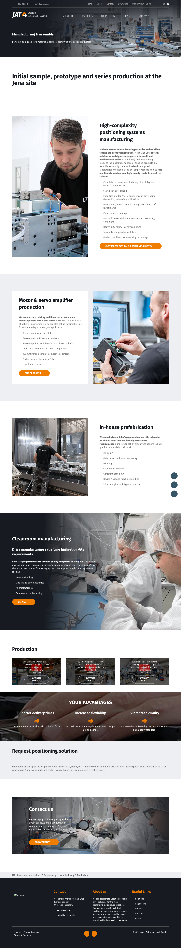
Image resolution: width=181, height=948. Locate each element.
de (164, 4)
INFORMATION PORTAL (141, 4)
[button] (167, 15)
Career (99, 4)
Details (22, 601)
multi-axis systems (114, 766)
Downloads (123, 4)
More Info (37, 673)
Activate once (36, 679)
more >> (123, 920)
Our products (33, 373)
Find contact (42, 842)
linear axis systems (67, 766)
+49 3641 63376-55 (65, 910)
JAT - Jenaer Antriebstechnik (26, 875)
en (168, 4)
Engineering (50, 875)
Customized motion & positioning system (129, 246)
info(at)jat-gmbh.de (66, 915)
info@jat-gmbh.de (42, 4)
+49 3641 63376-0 (21, 4)
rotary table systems (88, 766)
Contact (110, 4)
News (90, 4)
